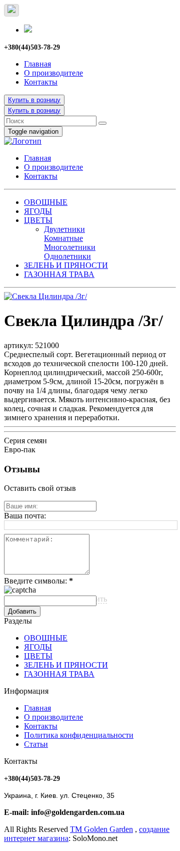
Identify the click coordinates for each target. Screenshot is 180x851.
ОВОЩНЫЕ (46, 202)
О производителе (53, 73)
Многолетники (70, 247)
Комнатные (63, 238)
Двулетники (64, 229)
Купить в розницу (34, 100)
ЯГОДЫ (38, 211)
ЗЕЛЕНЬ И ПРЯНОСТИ (66, 265)
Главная (37, 64)
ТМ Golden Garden (101, 829)
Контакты (41, 82)
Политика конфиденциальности (79, 735)
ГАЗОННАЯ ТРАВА (59, 274)
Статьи (36, 744)
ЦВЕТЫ (38, 220)
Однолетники (67, 256)
